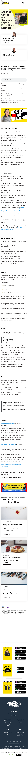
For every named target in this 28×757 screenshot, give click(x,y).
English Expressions (16, 525)
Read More (7, 534)
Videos (7, 725)
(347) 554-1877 (14, 715)
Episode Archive (7, 720)
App (7, 734)
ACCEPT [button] (19, 754)
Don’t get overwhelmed (8, 444)
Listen (7, 729)
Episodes (20, 720)
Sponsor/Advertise (20, 730)
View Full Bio (6, 42)
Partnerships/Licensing (20, 732)
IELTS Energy (20, 719)
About (20, 729)
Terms (20, 746)
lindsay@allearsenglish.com (14, 713)
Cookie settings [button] (11, 754)
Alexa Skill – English (7, 732)
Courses (20, 734)
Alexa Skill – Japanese (7, 730)
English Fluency (6, 66)
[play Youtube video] (14, 115)
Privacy (16, 746)
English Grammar (17, 66)
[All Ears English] (14, 704)
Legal (23, 746)
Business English (7, 724)
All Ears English (7, 719)
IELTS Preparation (20, 735)
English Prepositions (19, 497)
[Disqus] (14, 622)
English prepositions (7, 423)
